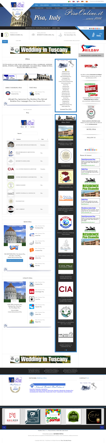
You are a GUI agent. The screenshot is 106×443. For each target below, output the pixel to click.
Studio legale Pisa (66, 106)
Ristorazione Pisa (66, 93)
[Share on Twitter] (99, 28)
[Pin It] (97, 28)
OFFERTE (65, 8)
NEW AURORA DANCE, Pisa (66, 255)
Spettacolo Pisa (65, 103)
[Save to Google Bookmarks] (91, 28)
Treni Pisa (37, 299)
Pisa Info (57, 8)
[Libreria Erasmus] (65, 176)
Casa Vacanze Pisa (38, 101)
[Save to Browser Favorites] (100, 28)
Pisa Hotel (49, 8)
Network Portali (99, 1)
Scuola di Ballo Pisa (65, 96)
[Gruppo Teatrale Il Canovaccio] (65, 334)
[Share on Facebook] (90, 28)
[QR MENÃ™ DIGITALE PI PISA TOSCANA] (12, 416)
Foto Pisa (37, 265)
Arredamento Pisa (66, 73)
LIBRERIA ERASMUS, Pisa (66, 187)
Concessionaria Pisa (65, 83)
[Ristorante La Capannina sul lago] (65, 311)
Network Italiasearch (70, 371)
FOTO (87, 8)
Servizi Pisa (65, 98)
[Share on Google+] (93, 28)
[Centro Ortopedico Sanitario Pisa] (65, 266)
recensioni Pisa (38, 250)
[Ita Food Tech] (65, 155)
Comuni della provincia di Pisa (15, 312)
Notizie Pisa (38, 243)
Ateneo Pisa (38, 314)
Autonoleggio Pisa (39, 291)
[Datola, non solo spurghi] (65, 222)
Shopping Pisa (65, 101)
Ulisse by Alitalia (14, 310)
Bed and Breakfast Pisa (66, 76)
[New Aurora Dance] (65, 245)
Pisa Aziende (44, 5)
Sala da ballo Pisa (66, 94)
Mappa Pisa (38, 321)
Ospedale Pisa (38, 306)
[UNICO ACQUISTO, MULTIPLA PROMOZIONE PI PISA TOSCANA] (32, 416)
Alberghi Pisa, (13, 99)
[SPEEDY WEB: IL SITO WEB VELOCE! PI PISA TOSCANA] (93, 416)
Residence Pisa (35, 99)
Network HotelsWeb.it (51, 371)
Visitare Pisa (79, 5)
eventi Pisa (37, 235)
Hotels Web (59, 430)
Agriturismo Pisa (24, 99)
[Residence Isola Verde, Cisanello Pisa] (65, 132)
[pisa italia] (69, 1)
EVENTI (71, 8)
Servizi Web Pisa (66, 99)
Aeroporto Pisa (38, 284)
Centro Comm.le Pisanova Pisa (66, 81)
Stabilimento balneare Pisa (66, 104)
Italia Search (65, 430)
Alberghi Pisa (66, 89)
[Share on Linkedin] (95, 28)
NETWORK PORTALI (58, 433)
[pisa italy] (73, 1)
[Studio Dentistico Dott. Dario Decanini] (65, 198)
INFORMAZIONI (80, 8)
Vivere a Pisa (55, 5)
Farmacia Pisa (66, 86)
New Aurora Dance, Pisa (70, 35)
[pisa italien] (82, 1)
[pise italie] (78, 1)
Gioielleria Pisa (65, 88)
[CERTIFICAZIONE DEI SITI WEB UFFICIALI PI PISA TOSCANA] (73, 416)
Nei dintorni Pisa (39, 228)
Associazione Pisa (66, 74)
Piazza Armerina (52, 430)
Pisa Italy (66, 440)
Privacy (69, 440)
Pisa (36, 5)
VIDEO (93, 8)
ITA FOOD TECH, (65, 166)
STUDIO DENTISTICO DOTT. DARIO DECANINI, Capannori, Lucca (65, 210)
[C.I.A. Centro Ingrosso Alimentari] (65, 289)
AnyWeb (40, 430)
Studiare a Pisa (68, 5)
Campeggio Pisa (26, 101)
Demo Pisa (65, 84)
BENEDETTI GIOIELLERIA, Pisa (45, 35)
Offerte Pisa (38, 258)
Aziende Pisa (64, 109)
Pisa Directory (39, 8)
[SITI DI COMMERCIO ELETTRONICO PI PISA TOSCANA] (53, 416)
